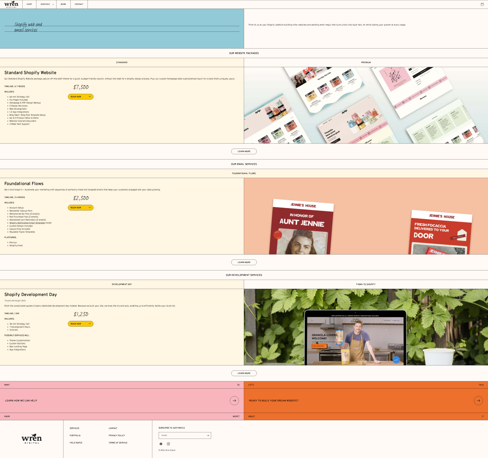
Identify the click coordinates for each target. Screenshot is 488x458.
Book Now (76, 97)
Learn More (244, 151)
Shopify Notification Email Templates (27, 223)
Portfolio (75, 435)
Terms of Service (118, 443)
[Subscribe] (208, 435)
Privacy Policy (117, 435)
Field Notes (76, 443)
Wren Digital (171, 450)
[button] (46, 4)
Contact (113, 428)
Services (74, 428)
